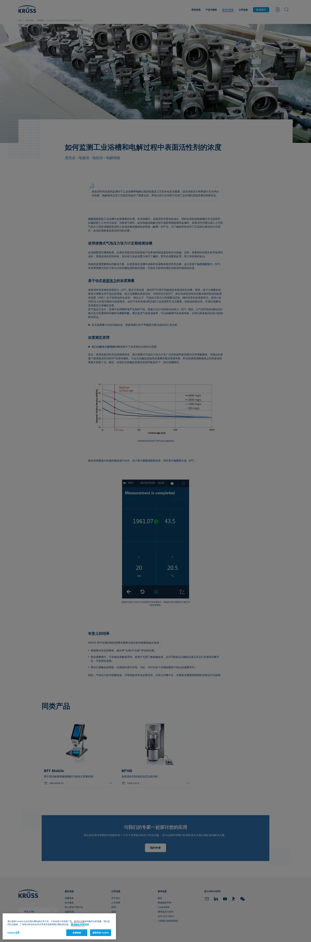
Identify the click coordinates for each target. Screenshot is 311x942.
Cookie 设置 (13, 932)
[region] (59, 926)
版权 (87, 924)
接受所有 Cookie (100, 932)
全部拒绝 (77, 932)
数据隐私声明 (77, 924)
